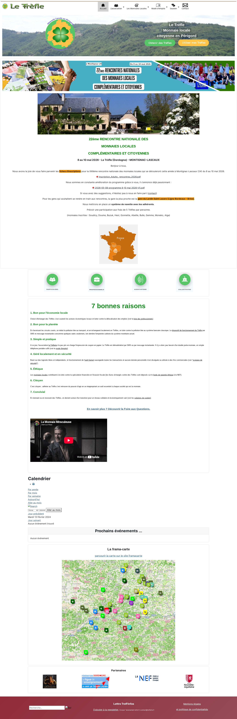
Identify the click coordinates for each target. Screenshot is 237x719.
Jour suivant (34, 520)
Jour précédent (36, 513)
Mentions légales (192, 704)
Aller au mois (34, 502)
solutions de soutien (142, 398)
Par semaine (34, 496)
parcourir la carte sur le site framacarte (118, 555)
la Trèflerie (53, 345)
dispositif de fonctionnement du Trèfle (187, 330)
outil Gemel (89, 360)
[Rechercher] (32, 506)
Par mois (32, 492)
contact (152, 193)
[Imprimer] (33, 484)
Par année (33, 489)
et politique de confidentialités (192, 709)
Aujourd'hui (34, 499)
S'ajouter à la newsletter (105, 709)
